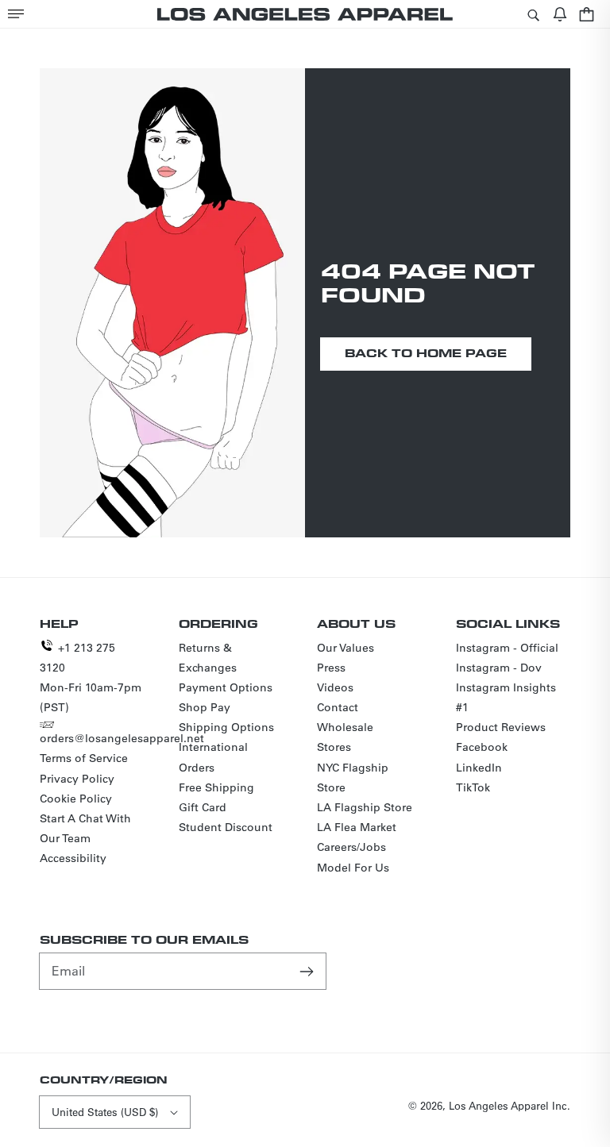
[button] (15, 14)
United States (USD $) (105, 1111)
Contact (337, 707)
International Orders (213, 757)
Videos (335, 687)
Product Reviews (501, 727)
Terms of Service (84, 758)
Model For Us (353, 867)
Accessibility (73, 858)
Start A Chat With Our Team (85, 828)
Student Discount (225, 827)
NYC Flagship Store (352, 777)
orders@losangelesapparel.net (122, 738)
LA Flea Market (356, 827)
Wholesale (345, 727)
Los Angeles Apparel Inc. (509, 1105)
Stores (334, 747)
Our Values (345, 648)
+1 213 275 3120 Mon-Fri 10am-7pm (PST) (90, 678)
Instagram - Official (507, 648)
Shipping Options (226, 727)
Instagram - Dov (499, 667)
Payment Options (225, 687)
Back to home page (426, 353)
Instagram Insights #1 (506, 697)
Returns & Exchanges (208, 658)
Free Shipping (216, 787)
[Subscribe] (308, 970)
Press (331, 667)
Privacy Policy (77, 779)
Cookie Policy (76, 798)
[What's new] (559, 14)
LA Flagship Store (364, 807)
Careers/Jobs (351, 847)
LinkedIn (479, 767)
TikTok (473, 787)
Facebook (482, 747)
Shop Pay (204, 707)
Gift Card (202, 807)
